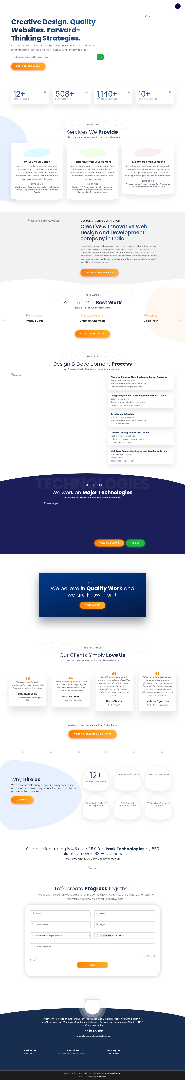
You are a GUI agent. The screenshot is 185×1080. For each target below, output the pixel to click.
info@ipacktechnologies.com (71, 1053)
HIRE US (135, 543)
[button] (180, 318)
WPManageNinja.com (111, 1073)
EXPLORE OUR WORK (28, 66)
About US (22, 799)
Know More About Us (99, 272)
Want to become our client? (92, 734)
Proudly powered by (92, 1076)
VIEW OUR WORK (109, 543)
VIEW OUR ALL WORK (92, 333)
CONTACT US (92, 605)
